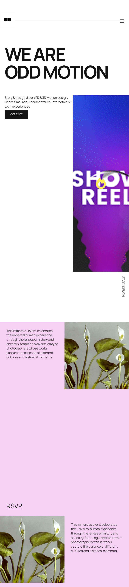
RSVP (14, 505)
